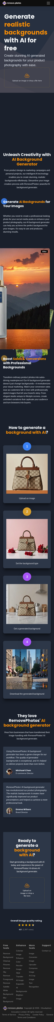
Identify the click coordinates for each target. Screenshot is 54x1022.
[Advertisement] (27, 120)
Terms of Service (9, 1015)
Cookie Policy (38, 1015)
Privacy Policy (24, 1015)
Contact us (46, 951)
